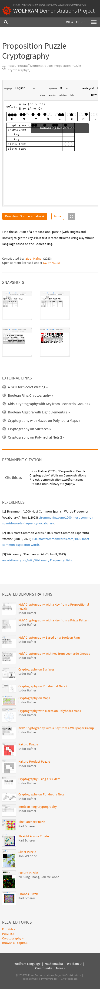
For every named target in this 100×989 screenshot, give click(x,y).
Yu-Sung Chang (28, 879)
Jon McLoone (27, 858)
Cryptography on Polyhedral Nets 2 (42, 688)
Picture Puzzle (28, 874)
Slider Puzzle (27, 854)
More (57, 218)
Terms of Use (30, 980)
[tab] (17, 307)
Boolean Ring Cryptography (37, 808)
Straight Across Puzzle (33, 838)
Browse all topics (14, 944)
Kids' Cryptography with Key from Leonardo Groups (54, 655)
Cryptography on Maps (34, 700)
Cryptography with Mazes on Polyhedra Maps (49, 713)
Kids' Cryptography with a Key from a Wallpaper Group (56, 730)
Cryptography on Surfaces (36, 671)
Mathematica (77, 4)
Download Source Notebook (24, 218)
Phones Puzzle (28, 896)
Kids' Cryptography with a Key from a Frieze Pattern (53, 622)
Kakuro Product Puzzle (34, 763)
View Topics (75, 22)
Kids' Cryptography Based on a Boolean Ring (49, 639)
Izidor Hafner (34, 260)
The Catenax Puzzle (31, 823)
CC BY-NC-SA (51, 264)
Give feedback (69, 980)
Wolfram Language (51, 4)
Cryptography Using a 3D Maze (39, 781)
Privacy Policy (49, 980)
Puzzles (7, 935)
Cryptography (11, 940)
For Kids (7, 931)
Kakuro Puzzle (28, 746)
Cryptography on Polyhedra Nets (41, 796)
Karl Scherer (26, 828)
